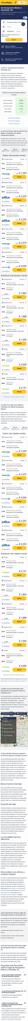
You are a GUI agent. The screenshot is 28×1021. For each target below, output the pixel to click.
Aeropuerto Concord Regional (9, 894)
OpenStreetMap (20, 746)
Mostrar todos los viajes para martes (15, 397)
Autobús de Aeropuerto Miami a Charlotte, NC (15, 681)
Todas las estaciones (14, 123)
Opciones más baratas (14, 118)
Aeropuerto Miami (8, 713)
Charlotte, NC (21, 713)
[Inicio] (7, 2)
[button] (22, 717)
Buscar (19, 177)
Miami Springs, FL (12, 888)
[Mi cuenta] (15, 2)
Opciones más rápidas (14, 121)
